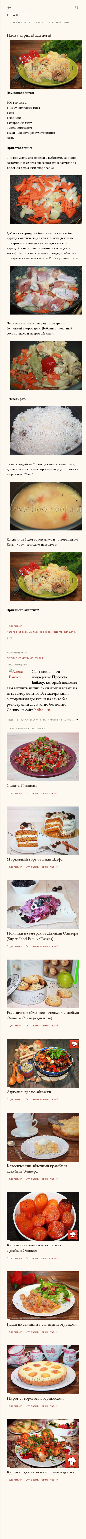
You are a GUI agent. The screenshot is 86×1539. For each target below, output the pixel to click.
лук (35, 631)
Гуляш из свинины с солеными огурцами (42, 1324)
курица (27, 631)
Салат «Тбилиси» (22, 785)
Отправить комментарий (25, 658)
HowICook (17, 15)
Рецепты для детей (64, 631)
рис (9, 637)
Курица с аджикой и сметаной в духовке (41, 1472)
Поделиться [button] (14, 625)
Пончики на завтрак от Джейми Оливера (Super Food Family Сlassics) (42, 935)
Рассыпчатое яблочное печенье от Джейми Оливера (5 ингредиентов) (43, 1015)
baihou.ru (42, 709)
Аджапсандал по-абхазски (29, 1091)
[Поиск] (76, 7)
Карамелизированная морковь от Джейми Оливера (35, 1247)
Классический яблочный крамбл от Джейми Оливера (37, 1168)
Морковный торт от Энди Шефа (34, 859)
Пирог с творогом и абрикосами (35, 1398)
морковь (45, 631)
